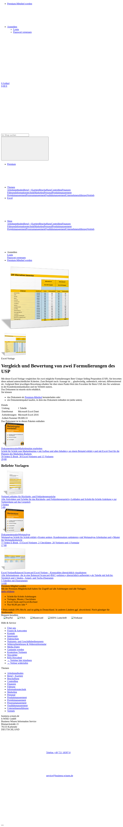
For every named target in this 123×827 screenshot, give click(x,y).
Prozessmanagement (35, 195)
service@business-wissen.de (59, 775)
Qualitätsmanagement (55, 195)
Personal (48, 192)
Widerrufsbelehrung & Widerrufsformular (26, 644)
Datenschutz (13, 638)
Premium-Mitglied (33, 397)
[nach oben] (2, 825)
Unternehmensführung (76, 195)
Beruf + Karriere (31, 190)
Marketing (39, 192)
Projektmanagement (16, 195)
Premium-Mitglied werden (19, 260)
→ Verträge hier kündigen (19, 660)
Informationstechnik (24, 192)
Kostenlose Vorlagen (17, 652)
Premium (11, 164)
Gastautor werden (15, 649)
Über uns (11, 628)
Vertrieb (90, 195)
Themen (11, 187)
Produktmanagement (62, 192)
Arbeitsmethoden (15, 190)
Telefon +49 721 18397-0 (58, 752)
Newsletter (12, 655)
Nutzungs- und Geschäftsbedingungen (25, 641)
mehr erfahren (7, 591)
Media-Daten (13, 647)
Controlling (56, 190)
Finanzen (66, 190)
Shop (9, 221)
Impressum (12, 636)
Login (16, 29)
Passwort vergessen (22, 32)
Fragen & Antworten (17, 630)
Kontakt (11, 633)
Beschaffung (45, 190)
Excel (10, 198)
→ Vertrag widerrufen (17, 663)
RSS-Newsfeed (14, 657)
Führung (11, 192)
